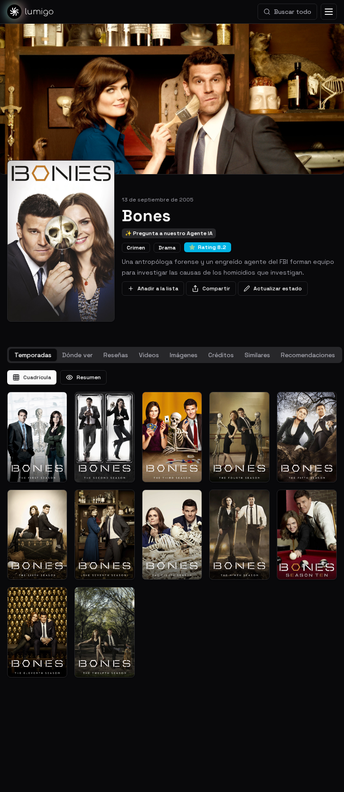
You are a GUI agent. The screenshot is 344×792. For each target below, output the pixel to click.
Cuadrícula (37, 377)
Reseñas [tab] (115, 355)
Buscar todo (292, 12)
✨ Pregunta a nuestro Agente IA (169, 233)
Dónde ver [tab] (77, 355)
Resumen (89, 377)
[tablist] (174, 355)
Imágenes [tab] (184, 355)
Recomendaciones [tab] (308, 355)
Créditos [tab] (221, 355)
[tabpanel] (172, 524)
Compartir (216, 288)
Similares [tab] (257, 355)
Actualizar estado (278, 288)
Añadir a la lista (158, 288)
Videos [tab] (149, 355)
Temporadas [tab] (33, 355)
